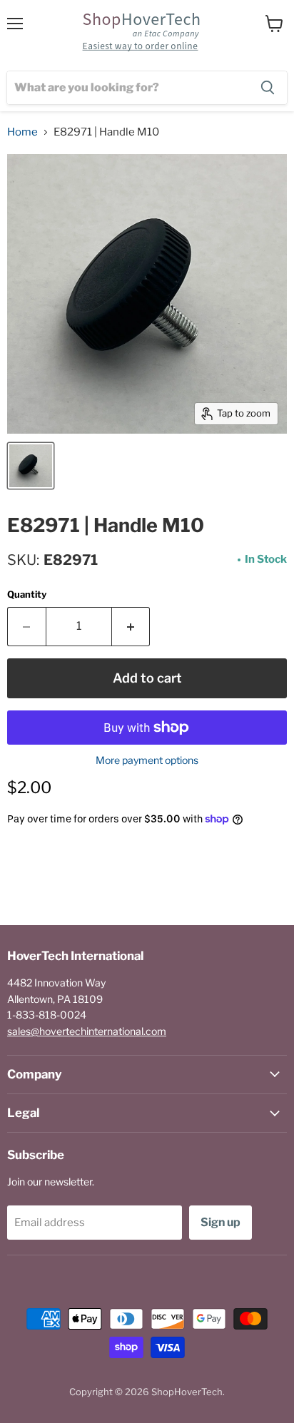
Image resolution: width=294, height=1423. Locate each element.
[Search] (267, 87)
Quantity (26, 594)
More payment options (147, 760)
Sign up (220, 1222)
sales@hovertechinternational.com (86, 1031)
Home (22, 132)
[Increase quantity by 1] (131, 626)
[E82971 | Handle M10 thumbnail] (31, 466)
